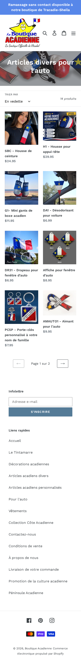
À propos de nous (23, 558)
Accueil (15, 441)
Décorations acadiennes (29, 464)
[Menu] (73, 33)
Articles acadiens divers (28, 476)
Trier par (11, 94)
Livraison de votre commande (34, 569)
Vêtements (18, 511)
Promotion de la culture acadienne (38, 581)
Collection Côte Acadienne (31, 523)
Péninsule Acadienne (26, 593)
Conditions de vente (25, 546)
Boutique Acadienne (38, 648)
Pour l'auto (18, 499)
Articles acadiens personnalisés (35, 487)
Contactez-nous (22, 534)
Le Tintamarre (21, 452)
